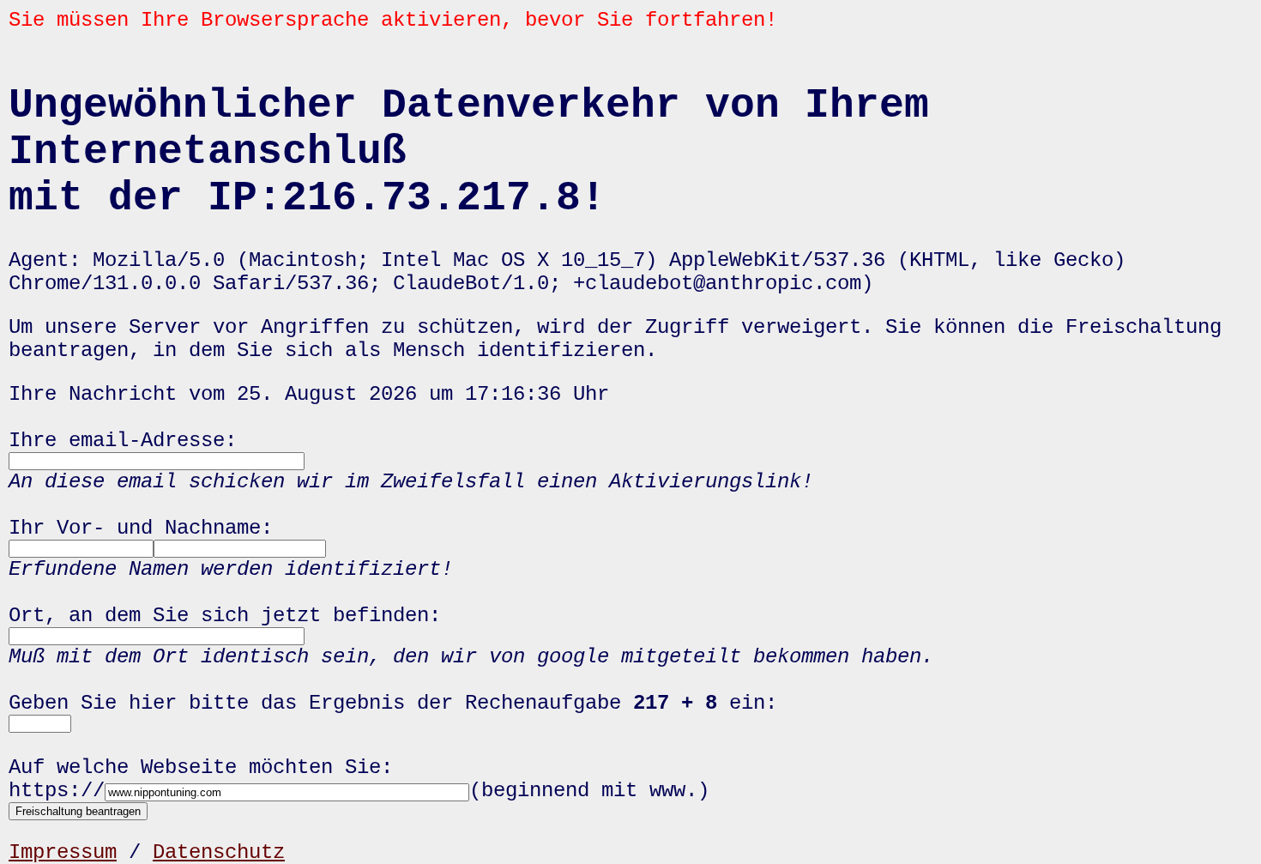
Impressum (63, 852)
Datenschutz (219, 852)
